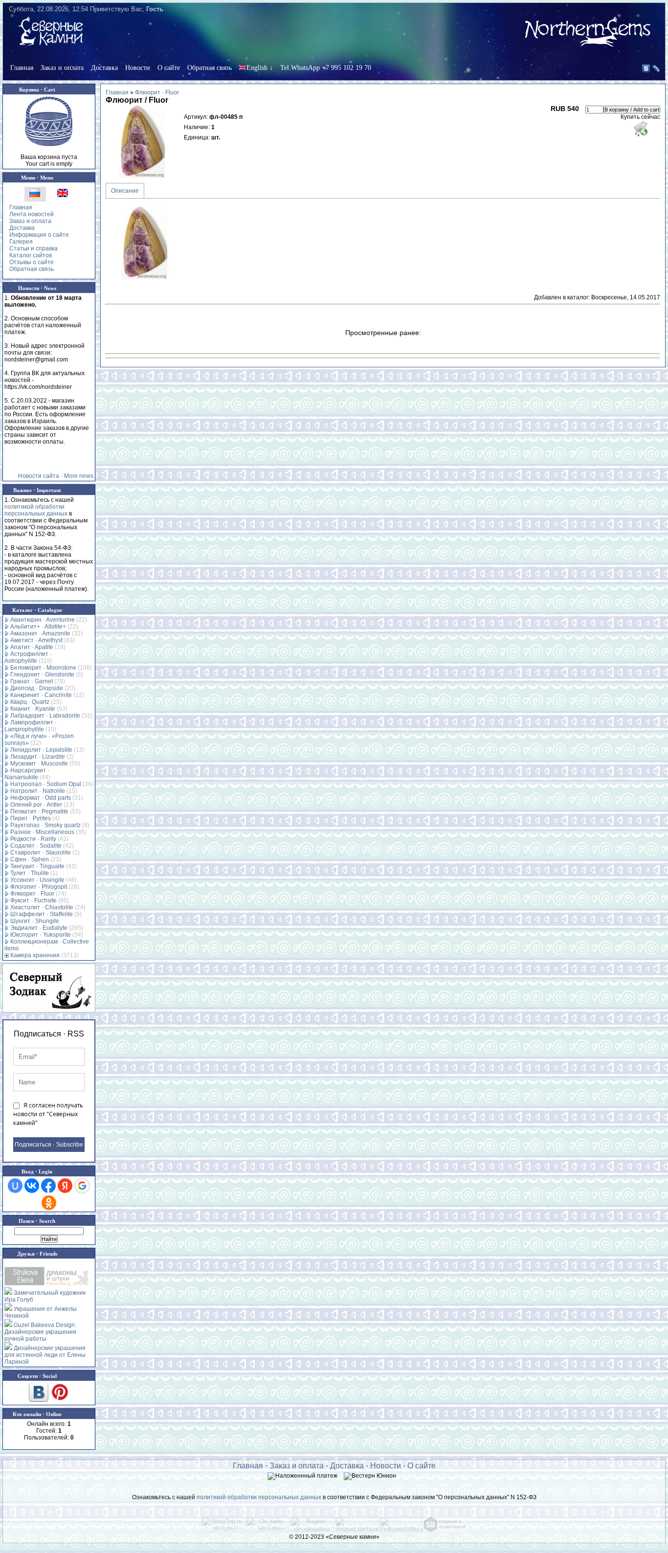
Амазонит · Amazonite (40, 633)
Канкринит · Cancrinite (41, 695)
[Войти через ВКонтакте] (31, 1185)
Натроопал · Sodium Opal (45, 784)
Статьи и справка (33, 248)
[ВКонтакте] (646, 68)
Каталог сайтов (30, 255)
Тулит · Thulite (29, 873)
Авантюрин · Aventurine (42, 619)
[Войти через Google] (82, 1185)
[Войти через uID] (15, 1185)
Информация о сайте (39, 234)
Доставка (104, 67)
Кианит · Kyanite (32, 708)
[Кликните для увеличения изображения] (142, 141)
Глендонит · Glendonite (42, 674)
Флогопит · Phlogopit (38, 886)
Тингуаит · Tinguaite (37, 866)
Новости (137, 67)
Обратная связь (209, 67)
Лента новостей (31, 214)
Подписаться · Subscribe (49, 1144)
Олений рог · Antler (36, 804)
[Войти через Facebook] (48, 1185)
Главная (21, 67)
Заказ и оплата (62, 67)
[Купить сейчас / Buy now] (640, 128)
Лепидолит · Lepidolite (41, 749)
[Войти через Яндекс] (65, 1185)
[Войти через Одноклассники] (49, 1202)
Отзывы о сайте (31, 262)
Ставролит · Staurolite (40, 852)
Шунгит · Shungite (34, 921)
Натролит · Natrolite (37, 791)
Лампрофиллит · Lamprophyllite (30, 726)
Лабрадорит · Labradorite (45, 715)
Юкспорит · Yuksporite (40, 934)
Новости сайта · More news (55, 476)
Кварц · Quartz (29, 701)
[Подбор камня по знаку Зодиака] (48, 988)
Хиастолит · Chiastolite (41, 907)
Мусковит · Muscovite (39, 763)
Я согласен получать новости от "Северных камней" (48, 1114)
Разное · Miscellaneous (42, 832)
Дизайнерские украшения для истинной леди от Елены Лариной (45, 1355)
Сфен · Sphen (29, 859)
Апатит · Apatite (31, 647)
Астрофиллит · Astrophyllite (28, 657)
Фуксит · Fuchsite (33, 900)
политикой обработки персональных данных (35, 510)
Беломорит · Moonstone (43, 667)
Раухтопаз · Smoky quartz (45, 825)
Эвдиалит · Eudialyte (38, 927)
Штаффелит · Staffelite (41, 914)
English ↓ (259, 67)
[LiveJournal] (656, 68)
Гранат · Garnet (31, 681)
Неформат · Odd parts (40, 797)
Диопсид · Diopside (36, 688)
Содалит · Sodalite (36, 845)
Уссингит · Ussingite (37, 880)
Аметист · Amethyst (36, 640)
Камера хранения (35, 955)
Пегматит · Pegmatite (39, 811)
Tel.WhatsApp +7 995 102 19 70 (325, 67)
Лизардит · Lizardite (37, 756)
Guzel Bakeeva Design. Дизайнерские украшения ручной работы (40, 1332)
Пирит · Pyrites (30, 818)
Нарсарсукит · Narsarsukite (26, 774)
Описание (125, 190)
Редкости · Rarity (33, 838)
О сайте (168, 67)
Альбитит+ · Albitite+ (38, 626)
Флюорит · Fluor (32, 893)
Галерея (21, 241)
